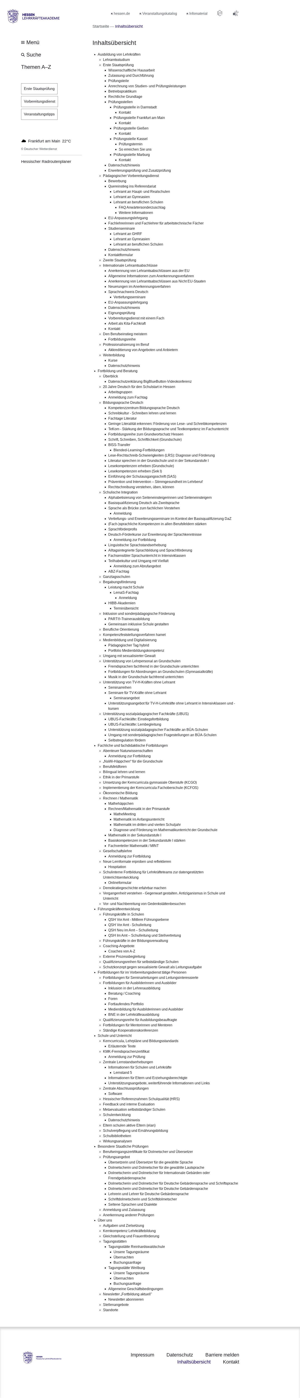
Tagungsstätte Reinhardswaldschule (136, 1247)
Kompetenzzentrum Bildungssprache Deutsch (144, 408)
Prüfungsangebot (116, 1157)
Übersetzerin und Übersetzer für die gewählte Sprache (150, 1162)
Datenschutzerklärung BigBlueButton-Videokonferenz (150, 381)
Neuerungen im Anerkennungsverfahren (139, 286)
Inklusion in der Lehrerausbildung (134, 988)
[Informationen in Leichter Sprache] (219, 13)
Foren (112, 999)
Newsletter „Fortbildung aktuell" (127, 1294)
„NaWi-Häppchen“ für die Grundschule (133, 761)
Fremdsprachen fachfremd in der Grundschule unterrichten (153, 666)
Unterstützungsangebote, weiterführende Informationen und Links (159, 1083)
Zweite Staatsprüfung (119, 260)
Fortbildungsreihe (122, 339)
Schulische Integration (120, 492)
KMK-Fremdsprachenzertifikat (126, 1051)
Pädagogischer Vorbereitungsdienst (131, 176)
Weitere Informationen (136, 213)
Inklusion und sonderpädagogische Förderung (139, 613)
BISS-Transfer (119, 445)
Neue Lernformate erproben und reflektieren (137, 861)
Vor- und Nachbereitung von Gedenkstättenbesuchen (144, 904)
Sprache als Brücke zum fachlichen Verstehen (144, 508)
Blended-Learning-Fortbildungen (139, 450)
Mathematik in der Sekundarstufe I (134, 835)
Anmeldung (123, 513)
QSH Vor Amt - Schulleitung (129, 925)
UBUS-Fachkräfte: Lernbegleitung (134, 724)
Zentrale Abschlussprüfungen (126, 1088)
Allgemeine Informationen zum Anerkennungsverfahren (151, 276)
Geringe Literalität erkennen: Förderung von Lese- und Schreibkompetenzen (167, 424)
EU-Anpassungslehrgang (128, 218)
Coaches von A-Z (121, 951)
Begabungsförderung (119, 582)
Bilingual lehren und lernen (124, 772)
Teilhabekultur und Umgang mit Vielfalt (138, 561)
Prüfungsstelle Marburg (132, 155)
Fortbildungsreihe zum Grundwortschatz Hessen (145, 434)
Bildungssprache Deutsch (123, 402)
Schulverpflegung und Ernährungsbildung (135, 1130)
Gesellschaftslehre (117, 851)
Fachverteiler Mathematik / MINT (133, 846)
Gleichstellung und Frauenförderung (131, 1236)
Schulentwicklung (117, 1115)
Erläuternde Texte (122, 1046)
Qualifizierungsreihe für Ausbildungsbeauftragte (140, 1020)
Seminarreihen (119, 687)
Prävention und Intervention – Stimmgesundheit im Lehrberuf (155, 482)
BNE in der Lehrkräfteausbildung (133, 1014)
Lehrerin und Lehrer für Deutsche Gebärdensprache (148, 1194)
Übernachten (124, 1257)
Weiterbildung (114, 355)
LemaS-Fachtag (126, 592)
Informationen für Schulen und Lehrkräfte (140, 1067)
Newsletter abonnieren (126, 1299)
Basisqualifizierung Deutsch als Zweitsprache (143, 503)
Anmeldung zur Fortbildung (135, 540)
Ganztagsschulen (116, 577)
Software (115, 1094)
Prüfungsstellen (120, 102)
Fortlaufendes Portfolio (126, 1004)
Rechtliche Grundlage (125, 96)
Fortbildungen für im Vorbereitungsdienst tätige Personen (142, 972)
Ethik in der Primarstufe (121, 777)
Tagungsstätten (115, 1241)
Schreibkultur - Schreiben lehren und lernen (142, 413)
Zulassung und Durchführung (131, 75)
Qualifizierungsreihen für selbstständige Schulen (141, 962)
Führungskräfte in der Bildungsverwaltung (135, 941)
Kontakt (125, 112)
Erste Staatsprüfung (118, 65)
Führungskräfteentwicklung (119, 909)
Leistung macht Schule (126, 587)
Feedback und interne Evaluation (129, 1104)
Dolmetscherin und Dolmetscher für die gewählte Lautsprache (156, 1167)
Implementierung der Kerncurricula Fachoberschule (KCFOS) (150, 788)
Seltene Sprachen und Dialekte (132, 1204)
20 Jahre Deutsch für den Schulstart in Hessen (139, 387)
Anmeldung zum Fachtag (127, 397)
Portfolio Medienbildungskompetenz (136, 650)
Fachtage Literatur (122, 418)
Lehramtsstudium (116, 60)
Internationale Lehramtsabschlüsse (130, 265)
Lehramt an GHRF (128, 234)
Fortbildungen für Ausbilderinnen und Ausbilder (139, 983)
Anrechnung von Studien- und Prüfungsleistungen (147, 86)
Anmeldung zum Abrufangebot (137, 566)
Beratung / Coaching (124, 993)
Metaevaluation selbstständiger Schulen (134, 1109)
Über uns (105, 1220)
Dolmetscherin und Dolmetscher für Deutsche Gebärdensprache (158, 1188)
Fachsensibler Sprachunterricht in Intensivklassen (147, 555)
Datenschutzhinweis (124, 165)
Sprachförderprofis (122, 529)
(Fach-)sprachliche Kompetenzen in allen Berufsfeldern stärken (157, 524)
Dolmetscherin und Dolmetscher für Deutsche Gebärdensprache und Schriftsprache (173, 1183)
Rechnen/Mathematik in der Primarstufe (139, 809)
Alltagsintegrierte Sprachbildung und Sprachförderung (150, 550)
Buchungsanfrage (127, 1262)
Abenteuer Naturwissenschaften (128, 751)
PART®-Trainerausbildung (129, 619)
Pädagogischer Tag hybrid (128, 645)
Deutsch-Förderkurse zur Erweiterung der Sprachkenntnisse (155, 534)
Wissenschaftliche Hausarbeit (131, 70)
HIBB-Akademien (122, 603)
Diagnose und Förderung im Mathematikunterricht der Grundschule (165, 830)
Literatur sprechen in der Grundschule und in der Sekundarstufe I (158, 460)
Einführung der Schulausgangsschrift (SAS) (142, 476)
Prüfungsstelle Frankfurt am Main (139, 118)
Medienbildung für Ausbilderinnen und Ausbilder (145, 1009)
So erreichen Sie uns (135, 149)
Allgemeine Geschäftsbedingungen (135, 1289)
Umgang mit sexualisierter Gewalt (129, 656)
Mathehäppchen (121, 803)
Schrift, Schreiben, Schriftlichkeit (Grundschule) (145, 439)
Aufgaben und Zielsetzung (123, 1225)
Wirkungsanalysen (117, 1141)
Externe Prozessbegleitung (124, 956)
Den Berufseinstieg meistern (125, 334)
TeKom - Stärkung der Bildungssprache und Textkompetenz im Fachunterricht (168, 429)
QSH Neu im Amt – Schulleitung (133, 930)
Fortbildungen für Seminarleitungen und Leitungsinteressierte (150, 977)
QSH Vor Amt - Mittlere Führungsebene (138, 919)
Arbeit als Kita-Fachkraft (127, 323)
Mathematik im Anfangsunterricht (139, 819)
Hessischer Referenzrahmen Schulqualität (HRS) (141, 1099)
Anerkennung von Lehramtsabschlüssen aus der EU (149, 271)
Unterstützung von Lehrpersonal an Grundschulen (142, 661)
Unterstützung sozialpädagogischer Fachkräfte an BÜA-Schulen (158, 730)
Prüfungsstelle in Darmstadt (135, 107)
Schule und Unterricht (115, 1036)
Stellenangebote (116, 1305)
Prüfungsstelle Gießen (131, 128)
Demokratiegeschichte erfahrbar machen (134, 888)
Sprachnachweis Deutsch (128, 292)
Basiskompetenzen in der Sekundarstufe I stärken (146, 840)
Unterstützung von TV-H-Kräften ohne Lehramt (139, 682)
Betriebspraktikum (122, 91)
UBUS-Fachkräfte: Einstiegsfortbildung (138, 719)
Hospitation (117, 867)
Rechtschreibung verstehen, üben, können (141, 487)
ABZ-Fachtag (118, 571)
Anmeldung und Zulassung (124, 1210)
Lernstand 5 (123, 1072)
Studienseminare (121, 228)
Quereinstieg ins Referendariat (132, 186)
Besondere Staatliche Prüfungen (123, 1146)
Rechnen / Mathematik (120, 798)
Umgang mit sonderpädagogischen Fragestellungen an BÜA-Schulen (162, 735)
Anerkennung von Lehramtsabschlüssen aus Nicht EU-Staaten (157, 281)
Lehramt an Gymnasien (132, 197)
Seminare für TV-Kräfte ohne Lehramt (137, 693)
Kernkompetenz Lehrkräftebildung (129, 1231)
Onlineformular (119, 883)
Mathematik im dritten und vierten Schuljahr (147, 824)
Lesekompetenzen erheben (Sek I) (135, 471)
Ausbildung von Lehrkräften (119, 54)
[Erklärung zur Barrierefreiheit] (235, 13)
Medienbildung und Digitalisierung (130, 640)
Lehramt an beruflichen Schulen (138, 202)
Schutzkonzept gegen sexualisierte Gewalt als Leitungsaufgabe (152, 967)
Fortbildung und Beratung (117, 371)
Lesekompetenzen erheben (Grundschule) (141, 466)
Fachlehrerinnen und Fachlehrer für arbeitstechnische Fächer (156, 223)
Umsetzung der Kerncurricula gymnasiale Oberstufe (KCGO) (150, 782)
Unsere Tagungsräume (131, 1252)
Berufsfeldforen (115, 766)
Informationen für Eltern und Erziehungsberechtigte (147, 1078)
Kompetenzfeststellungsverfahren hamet (134, 635)
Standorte (110, 1310)
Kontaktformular (120, 255)
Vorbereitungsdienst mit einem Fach (136, 318)
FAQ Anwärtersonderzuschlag (142, 207)
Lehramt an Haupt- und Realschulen (142, 191)
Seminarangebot (126, 698)
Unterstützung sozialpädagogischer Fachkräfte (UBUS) (146, 714)
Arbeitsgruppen (120, 392)
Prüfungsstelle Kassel (131, 139)
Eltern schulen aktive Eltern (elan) (129, 1125)
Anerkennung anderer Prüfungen (128, 1215)
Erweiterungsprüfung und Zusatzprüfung (139, 170)
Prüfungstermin (131, 144)
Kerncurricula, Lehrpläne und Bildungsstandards (140, 1041)
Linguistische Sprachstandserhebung (137, 545)
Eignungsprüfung (121, 313)
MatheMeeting (125, 814)
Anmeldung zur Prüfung (126, 1057)
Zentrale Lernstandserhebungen (128, 1062)
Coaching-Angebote (118, 946)
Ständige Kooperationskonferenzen (130, 1030)
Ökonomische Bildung (120, 793)
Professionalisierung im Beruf (126, 344)
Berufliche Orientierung (121, 629)
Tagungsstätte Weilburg (126, 1268)
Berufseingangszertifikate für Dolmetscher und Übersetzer (148, 1152)
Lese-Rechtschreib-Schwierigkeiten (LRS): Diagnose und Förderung (161, 455)
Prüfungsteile (118, 81)
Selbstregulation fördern (127, 740)
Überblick (110, 376)
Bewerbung (117, 181)
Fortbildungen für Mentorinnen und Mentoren (137, 1025)
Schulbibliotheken (117, 1136)
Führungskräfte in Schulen (123, 914)
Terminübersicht (126, 608)
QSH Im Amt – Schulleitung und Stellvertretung (144, 935)
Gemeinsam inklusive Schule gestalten (138, 624)
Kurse (112, 360)
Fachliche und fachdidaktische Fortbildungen (133, 745)
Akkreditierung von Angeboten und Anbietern (143, 350)
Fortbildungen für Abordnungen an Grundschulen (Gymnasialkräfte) (160, 672)
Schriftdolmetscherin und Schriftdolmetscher (142, 1199)
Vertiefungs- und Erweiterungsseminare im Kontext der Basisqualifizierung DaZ (169, 519)
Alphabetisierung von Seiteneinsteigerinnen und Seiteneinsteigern (160, 497)
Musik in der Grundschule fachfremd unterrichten (146, 677)
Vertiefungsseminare (130, 297)
